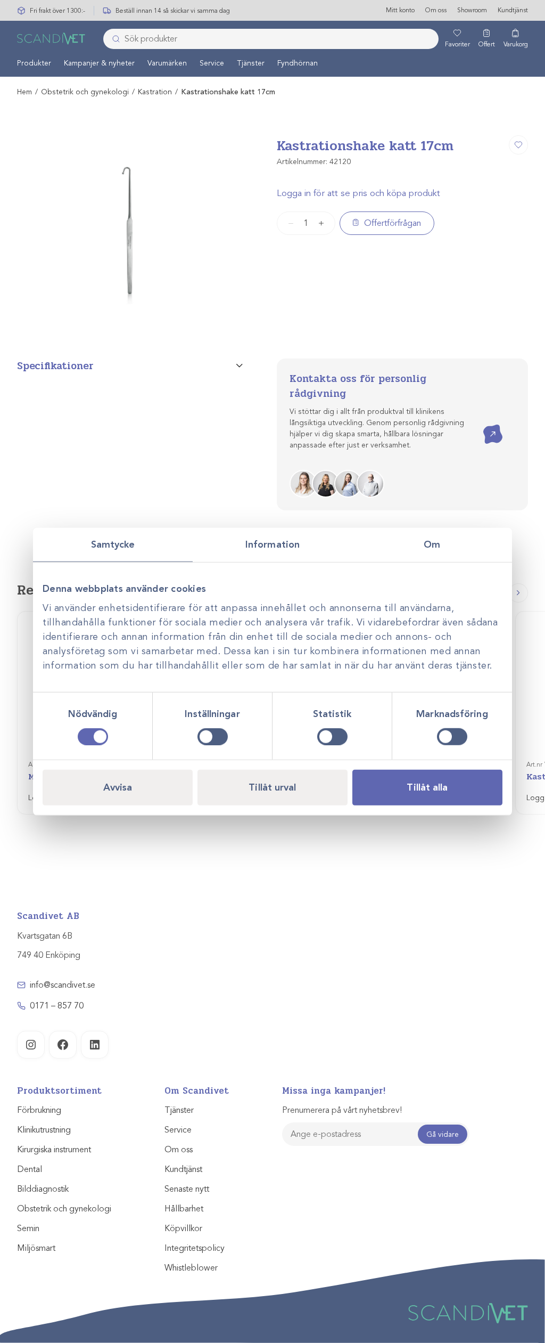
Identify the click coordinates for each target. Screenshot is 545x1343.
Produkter (34, 63)
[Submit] (112, 39)
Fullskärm (209, 315)
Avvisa (118, 787)
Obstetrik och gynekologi (85, 91)
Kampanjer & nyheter (99, 63)
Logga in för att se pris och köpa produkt (358, 193)
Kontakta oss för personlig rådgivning (358, 386)
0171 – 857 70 (57, 1005)
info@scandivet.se (62, 985)
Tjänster (251, 63)
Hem (24, 91)
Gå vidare (442, 1134)
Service (212, 63)
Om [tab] (432, 544)
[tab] (130, 366)
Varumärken (167, 63)
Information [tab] (272, 544)
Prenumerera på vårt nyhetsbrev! (342, 1110)
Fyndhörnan (297, 63)
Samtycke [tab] (113, 544)
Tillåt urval (272, 787)
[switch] (212, 736)
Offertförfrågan (392, 223)
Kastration (155, 91)
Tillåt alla (427, 787)
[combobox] (271, 39)
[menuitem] (34, 62)
